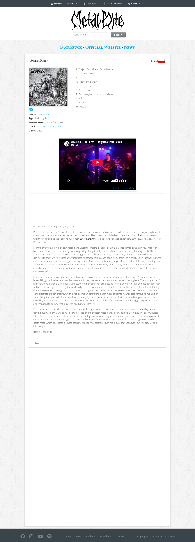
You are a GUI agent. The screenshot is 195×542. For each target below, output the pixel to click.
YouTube (130, 188)
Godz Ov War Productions (49, 126)
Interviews (114, 3)
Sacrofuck (71, 47)
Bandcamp (43, 113)
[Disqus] (97, 397)
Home (57, 3)
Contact (137, 3)
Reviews (92, 3)
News (74, 3)
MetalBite (117, 188)
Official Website (103, 47)
